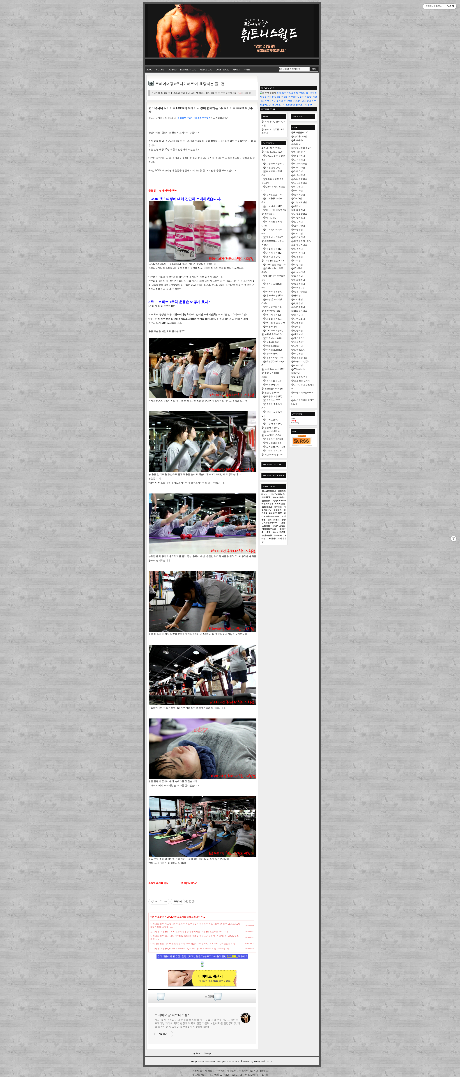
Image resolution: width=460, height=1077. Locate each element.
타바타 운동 (274, 291)
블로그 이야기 (275, 439)
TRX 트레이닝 (274, 330)
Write (247, 69)
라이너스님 (299, 167)
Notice (160, 69)
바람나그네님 (300, 245)
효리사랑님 (299, 225)
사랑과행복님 (300, 214)
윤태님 (297, 295)
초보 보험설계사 (302, 381)
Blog (149, 69)
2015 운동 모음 (276, 264)
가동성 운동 (274, 253)
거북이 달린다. (301, 377)
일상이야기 (274, 443)
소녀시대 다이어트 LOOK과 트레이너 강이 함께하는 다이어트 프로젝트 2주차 (187, 931)
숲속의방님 (299, 194)
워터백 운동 (273, 315)
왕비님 (297, 326)
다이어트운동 (279, 532)
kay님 (297, 373)
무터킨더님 (299, 253)
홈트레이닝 (267, 507)
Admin (236, 69)
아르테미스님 (300, 163)
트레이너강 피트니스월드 (173, 1015)
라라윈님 (298, 299)
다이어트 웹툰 (275, 513)
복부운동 (278, 507)
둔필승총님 (299, 156)
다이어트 (278, 510)
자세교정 (272, 419)
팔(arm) (272, 353)
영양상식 (272, 385)
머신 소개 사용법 (276, 210)
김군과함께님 (300, 183)
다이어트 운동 (157, 917)
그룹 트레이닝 (275, 163)
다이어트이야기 (274, 369)
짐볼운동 (266, 500)
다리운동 (272, 538)
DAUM (269, 1061)
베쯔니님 (298, 334)
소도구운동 (272, 311)
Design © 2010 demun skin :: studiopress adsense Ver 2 (215, 1061)
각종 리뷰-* (274, 450)
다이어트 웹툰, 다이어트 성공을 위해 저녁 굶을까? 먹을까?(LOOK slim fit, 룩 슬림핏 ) (191, 943)
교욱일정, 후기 (275, 447)
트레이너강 (273, 431)
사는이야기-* (272, 435)
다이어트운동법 (269, 529)
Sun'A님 (298, 198)
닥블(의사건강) (301, 361)
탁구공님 (298, 353)
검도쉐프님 (299, 175)
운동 (283, 523)
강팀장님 (298, 303)
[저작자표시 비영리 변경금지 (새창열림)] (190, 901)
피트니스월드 (271, 148)
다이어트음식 (279, 497)
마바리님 (298, 365)
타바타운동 (280, 504)
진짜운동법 (274, 194)
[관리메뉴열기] (453, 538)
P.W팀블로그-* (301, 132)
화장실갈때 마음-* (302, 148)
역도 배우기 (274, 206)
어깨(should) (274, 350)
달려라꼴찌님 (300, 179)
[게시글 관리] (165, 901)
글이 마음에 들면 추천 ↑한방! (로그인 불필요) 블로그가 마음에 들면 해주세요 (202, 956)
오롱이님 (298, 249)
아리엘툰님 (299, 280)
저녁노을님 (299, 319)
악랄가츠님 (299, 218)
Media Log (206, 69)
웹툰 (269, 214)
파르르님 (298, 276)
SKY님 (297, 260)
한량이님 (298, 330)
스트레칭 (266, 526)
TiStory (257, 1061)
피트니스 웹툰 (274, 237)
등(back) (272, 342)
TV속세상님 (299, 369)
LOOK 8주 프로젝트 (176, 917)
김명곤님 (298, 346)
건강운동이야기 (274, 388)
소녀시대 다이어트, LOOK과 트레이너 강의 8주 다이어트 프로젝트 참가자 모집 (188, 948)
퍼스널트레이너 (269, 491)
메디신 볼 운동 (275, 322)
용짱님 (297, 206)
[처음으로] (231, 31)
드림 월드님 (299, 350)
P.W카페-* (299, 140)
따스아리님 (299, 237)
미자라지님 (299, 210)
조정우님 (298, 229)
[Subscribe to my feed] (202, 966)
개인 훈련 (273, 167)
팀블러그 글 (271, 427)
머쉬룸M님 (299, 287)
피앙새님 (298, 264)
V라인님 (298, 268)
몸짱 (268, 532)
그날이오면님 (300, 202)
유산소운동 (267, 535)
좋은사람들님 (300, 291)
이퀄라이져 (273, 326)
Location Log (188, 69)
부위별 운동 (273, 334)
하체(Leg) (273, 346)
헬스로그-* (299, 338)
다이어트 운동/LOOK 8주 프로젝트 (194, 118)
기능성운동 (274, 307)
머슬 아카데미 (273, 454)
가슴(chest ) (274, 338)
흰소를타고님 (300, 136)
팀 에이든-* (299, 152)
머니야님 (298, 190)
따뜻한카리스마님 (302, 241)
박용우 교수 (274, 396)
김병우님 (298, 322)
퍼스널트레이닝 (278, 494)
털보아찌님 (299, 284)
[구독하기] (302, 440)
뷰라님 (297, 144)
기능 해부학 (274, 423)
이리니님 (298, 233)
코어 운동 (273, 256)
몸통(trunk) (274, 357)
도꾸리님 (298, 222)
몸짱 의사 (273, 400)
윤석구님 (298, 315)
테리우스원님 (300, 311)
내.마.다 (272, 218)
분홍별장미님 (300, 357)
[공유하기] (161, 901)
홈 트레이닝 (274, 295)
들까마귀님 (299, 307)
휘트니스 (278, 535)
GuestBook (222, 69)
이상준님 (298, 187)
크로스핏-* (299, 342)
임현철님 (298, 256)
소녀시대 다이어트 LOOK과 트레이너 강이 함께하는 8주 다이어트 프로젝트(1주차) (201, 93)
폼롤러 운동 (274, 249)
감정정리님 (299, 160)
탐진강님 (298, 171)
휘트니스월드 (274, 519)
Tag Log (172, 69)
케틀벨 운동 (274, 319)
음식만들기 (274, 381)
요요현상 (266, 497)
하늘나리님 (299, 272)
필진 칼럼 (271, 392)
